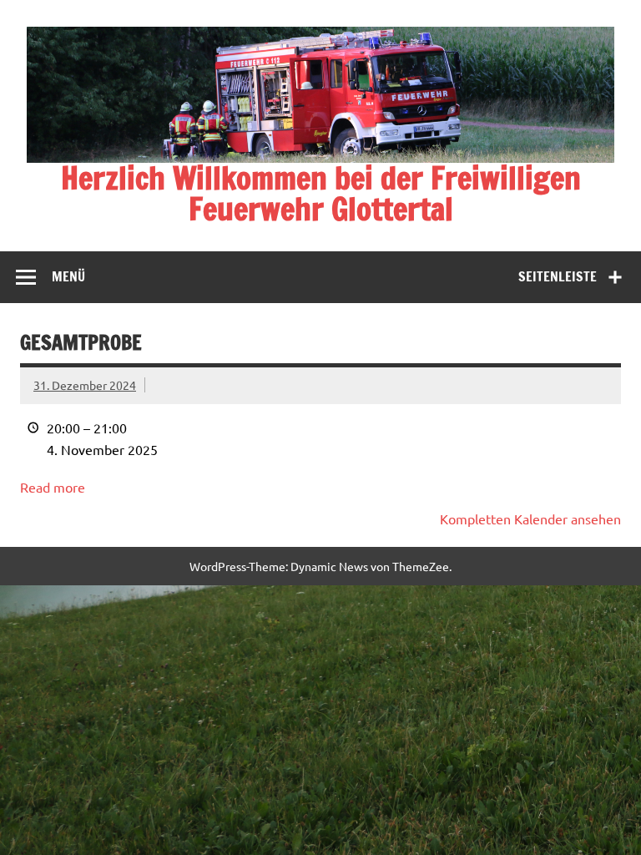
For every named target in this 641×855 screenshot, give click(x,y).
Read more (52, 486)
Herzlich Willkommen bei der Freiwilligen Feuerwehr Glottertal (321, 193)
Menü (68, 276)
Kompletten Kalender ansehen (530, 518)
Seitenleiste (557, 276)
